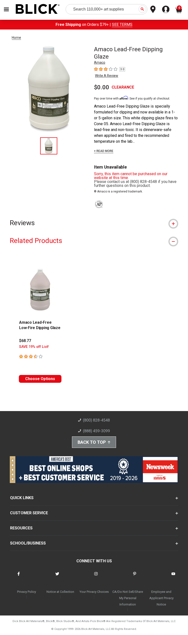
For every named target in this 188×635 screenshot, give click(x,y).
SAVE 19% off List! (34, 347)
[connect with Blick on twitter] (57, 577)
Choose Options (40, 378)
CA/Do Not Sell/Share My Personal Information (127, 598)
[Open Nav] (6, 9)
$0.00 (101, 87)
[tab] (94, 223)
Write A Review (106, 76)
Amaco (99, 62)
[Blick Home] (38, 9)
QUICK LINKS (22, 497)
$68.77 (25, 340)
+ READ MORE (103, 151)
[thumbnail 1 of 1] (48, 145)
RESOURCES (21, 528)
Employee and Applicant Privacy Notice (161, 598)
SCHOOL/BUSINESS (28, 543)
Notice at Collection (60, 592)
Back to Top (92, 442)
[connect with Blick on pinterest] (135, 577)
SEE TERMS (122, 24)
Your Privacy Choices (94, 592)
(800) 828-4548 (96, 420)
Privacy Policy (26, 592)
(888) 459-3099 (96, 431)
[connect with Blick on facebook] (19, 577)
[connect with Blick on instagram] (96, 577)
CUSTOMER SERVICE (29, 513)
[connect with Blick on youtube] (173, 577)
